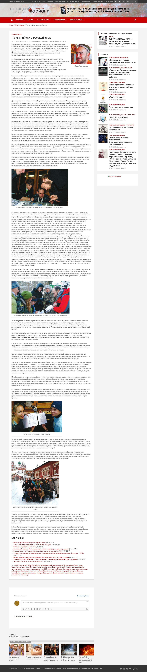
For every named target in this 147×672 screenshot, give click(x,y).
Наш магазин (43, 20)
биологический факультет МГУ (22, 567)
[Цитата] (40, 609)
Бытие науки (36, 1)
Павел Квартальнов (45, 571)
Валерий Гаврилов (72, 567)
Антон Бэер (74, 565)
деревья (81, 567)
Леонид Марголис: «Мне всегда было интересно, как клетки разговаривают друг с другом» (45, 559)
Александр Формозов (50, 565)
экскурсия (79, 573)
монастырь (76, 569)
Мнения (129, 68)
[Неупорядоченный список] (37, 609)
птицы (64, 571)
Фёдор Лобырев (42, 573)
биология (35, 567)
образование (24, 571)
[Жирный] (23, 609)
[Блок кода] (42, 609)
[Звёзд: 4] (14, 636)
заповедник (15, 569)
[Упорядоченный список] (34, 609)
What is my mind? (116, 97)
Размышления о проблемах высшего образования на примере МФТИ (38, 551)
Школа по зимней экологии (62, 573)
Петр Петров (57, 571)
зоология (27, 569)
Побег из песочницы (118, 117)
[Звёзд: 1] (10, 636)
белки (80, 565)
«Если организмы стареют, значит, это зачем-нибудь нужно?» (121, 87)
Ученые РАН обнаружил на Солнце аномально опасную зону (86, 659)
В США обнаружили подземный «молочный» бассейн (68, 658)
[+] (51, 609)
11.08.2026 (112, 46)
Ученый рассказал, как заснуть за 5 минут (33, 658)
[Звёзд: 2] (11, 636)
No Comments (61, 41)
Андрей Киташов (64, 565)
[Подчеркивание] (28, 609)
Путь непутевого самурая (121, 107)
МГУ (45, 569)
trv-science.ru (121, 46)
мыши (86, 569)
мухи (81, 569)
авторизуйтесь (84, 596)
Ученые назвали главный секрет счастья (14, 658)
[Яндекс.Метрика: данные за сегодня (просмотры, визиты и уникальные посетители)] (114, 176)
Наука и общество (47, 1)
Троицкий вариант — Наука (30, 668)
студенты (24, 573)
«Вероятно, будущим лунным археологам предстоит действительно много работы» (122, 73)
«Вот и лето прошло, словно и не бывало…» (28, 561)
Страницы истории (98, 1)
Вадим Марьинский (58, 567)
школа (50, 573)
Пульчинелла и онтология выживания (121, 128)
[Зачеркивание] (31, 609)
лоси (42, 569)
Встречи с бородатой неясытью (25, 547)
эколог (73, 573)
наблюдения (16, 571)
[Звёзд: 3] (13, 636)
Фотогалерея (130, 115)
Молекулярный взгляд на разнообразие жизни (30, 543)
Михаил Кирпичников (64, 569)
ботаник (42, 567)
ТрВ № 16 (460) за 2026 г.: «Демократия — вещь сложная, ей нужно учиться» (122, 41)
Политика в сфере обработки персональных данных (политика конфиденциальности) (72, 668)
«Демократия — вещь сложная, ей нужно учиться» (122, 61)
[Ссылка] (45, 609)
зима (21, 569)
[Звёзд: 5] (16, 636)
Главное (112, 57)
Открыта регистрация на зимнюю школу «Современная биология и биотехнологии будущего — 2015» (49, 553)
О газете (19, 20)
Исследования (74, 1)
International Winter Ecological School (31, 565)
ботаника (48, 567)
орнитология (34, 571)
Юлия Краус (25, 575)
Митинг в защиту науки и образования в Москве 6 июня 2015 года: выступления (41, 557)
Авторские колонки (61, 1)
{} (48, 609)
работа (68, 571)
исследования (35, 569)
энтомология (16, 575)
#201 (17, 565)
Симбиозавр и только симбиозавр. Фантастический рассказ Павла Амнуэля (120, 140)
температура (32, 573)
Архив (30, 20)
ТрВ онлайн (109, 1)
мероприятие (52, 569)
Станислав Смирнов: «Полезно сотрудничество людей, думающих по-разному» (41, 549)
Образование (17, 34)
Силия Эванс (16, 573)
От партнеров (59, 20)
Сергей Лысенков (77, 571)
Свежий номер (76, 20)
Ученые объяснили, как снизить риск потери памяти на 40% (51, 658)
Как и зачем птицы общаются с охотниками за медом (32, 545)
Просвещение (85, 1)
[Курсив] (26, 609)
